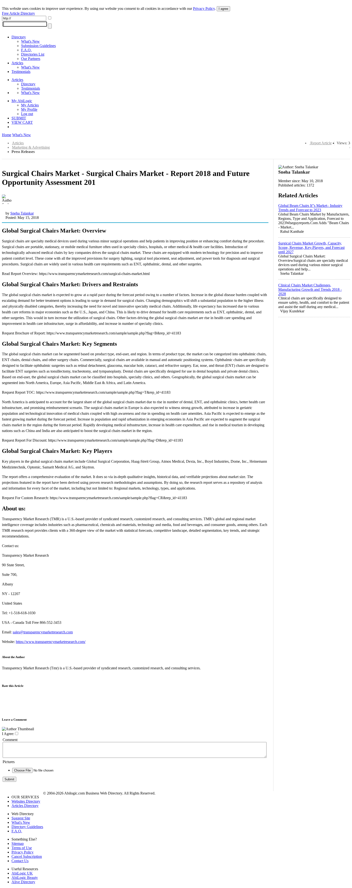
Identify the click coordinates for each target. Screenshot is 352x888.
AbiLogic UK (22, 873)
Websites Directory (25, 801)
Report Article (321, 143)
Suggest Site (20, 818)
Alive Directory (23, 882)
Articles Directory (25, 806)
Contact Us (19, 861)
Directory (18, 37)
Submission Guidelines (38, 46)
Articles (17, 63)
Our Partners (30, 59)
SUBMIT (18, 118)
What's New (30, 41)
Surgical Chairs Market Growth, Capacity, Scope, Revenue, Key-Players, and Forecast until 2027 (311, 247)
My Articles (30, 105)
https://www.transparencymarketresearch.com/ (50, 642)
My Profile (29, 109)
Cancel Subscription (26, 856)
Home (6, 135)
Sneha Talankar (22, 213)
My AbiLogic (21, 101)
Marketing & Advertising (31, 147)
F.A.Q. (26, 50)
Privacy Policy (204, 8)
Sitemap (17, 843)
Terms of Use (21, 848)
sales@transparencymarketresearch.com (43, 632)
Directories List (32, 54)
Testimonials (20, 72)
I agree (223, 9)
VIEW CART (22, 122)
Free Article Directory (18, 13)
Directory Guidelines (27, 827)
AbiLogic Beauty (24, 878)
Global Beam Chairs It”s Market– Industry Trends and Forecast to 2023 (310, 208)
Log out (27, 114)
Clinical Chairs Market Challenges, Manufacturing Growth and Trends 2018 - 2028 (310, 289)
